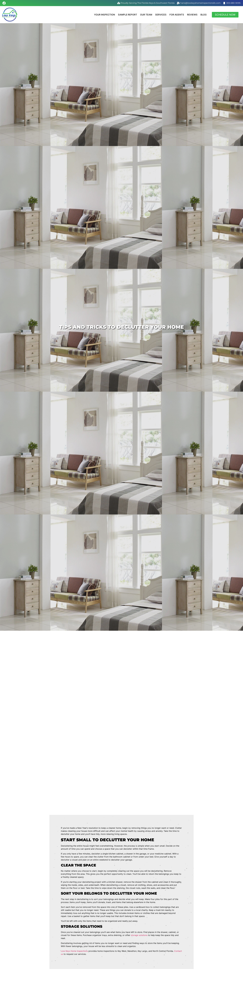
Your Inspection (104, 14)
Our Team (146, 14)
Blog (203, 14)
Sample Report (127, 14)
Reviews (192, 14)
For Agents (176, 14)
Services (160, 14)
